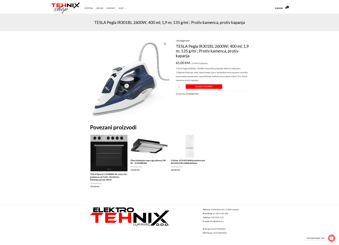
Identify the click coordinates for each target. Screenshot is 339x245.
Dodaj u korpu (204, 86)
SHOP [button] (121, 8)
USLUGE (99, 8)
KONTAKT (111, 8)
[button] (125, 8)
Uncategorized (182, 40)
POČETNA (88, 8)
